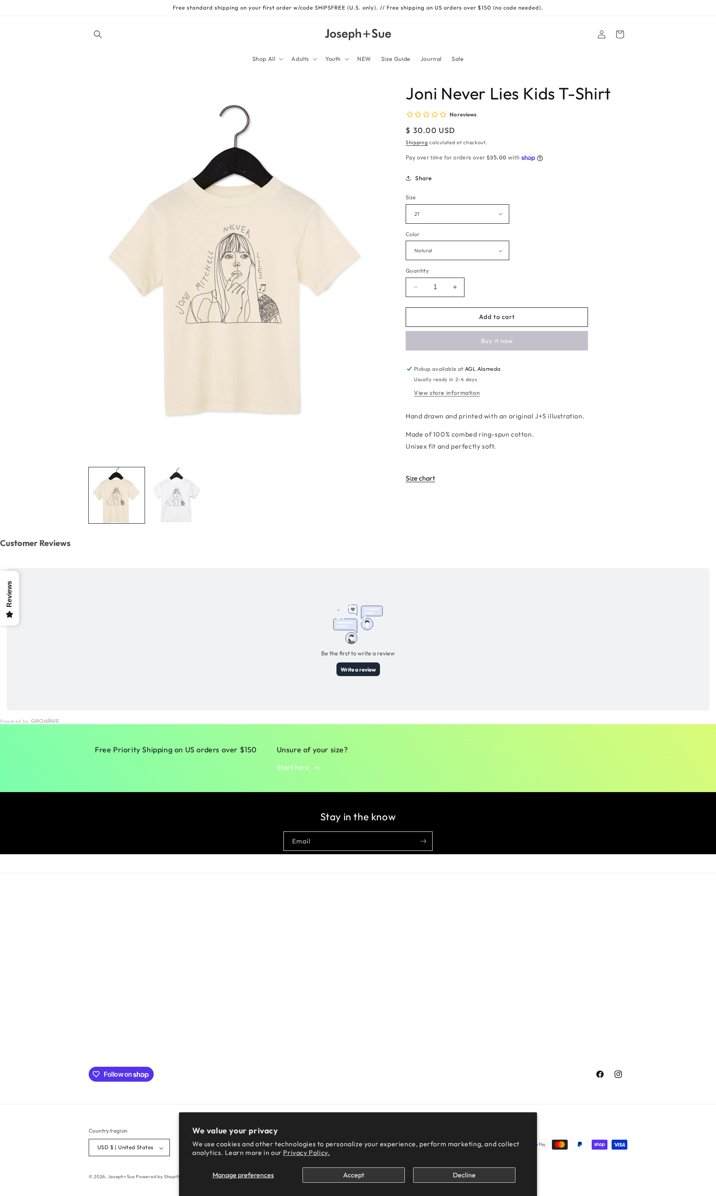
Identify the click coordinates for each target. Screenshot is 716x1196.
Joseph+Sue (122, 1177)
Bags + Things (290, 1009)
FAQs (96, 951)
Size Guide (103, 995)
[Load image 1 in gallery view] (117, 495)
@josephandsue (476, 959)
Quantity (417, 270)
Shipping (417, 142)
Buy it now (497, 341)
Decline (464, 1175)
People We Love (111, 1009)
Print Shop (285, 995)
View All (282, 1024)
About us (101, 922)
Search (99, 1053)
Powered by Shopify (158, 1177)
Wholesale (103, 980)
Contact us (104, 936)
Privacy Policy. (306, 1152)
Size (411, 197)
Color (412, 234)
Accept (353, 1175)
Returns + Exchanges (118, 966)
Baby (278, 980)
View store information (447, 392)
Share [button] (423, 178)
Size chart (420, 478)
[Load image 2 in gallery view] (177, 495)
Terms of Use (107, 1024)
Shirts (279, 936)
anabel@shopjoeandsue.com (497, 940)
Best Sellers (287, 922)
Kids (276, 966)
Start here (293, 767)
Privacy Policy (108, 1039)
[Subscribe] (423, 841)
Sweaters (284, 951)
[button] (98, 34)
